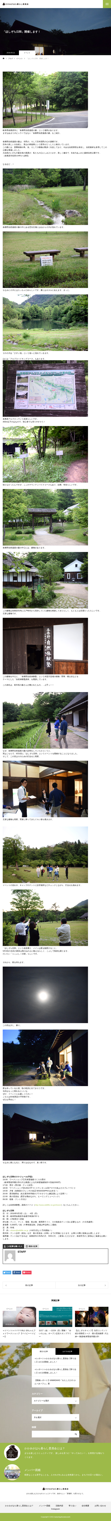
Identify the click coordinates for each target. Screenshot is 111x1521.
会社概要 (85, 1506)
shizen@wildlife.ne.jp (19, 1230)
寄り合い (72, 1506)
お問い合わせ (100, 1506)
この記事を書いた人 (14, 1246)
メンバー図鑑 (44, 1506)
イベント (27, 53)
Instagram (55, 1509)
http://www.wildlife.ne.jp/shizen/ (48, 1205)
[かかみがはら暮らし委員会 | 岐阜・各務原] (15, 4)
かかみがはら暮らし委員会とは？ (19, 1506)
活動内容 (59, 1506)
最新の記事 (33, 1246)
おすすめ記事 (67, 1351)
